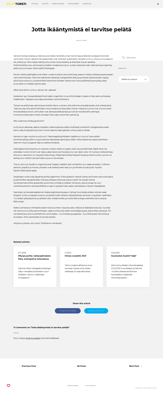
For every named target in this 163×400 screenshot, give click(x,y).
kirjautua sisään (33, 338)
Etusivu (35, 4)
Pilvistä (45, 4)
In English (87, 4)
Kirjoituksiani (58, 4)
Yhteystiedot (73, 4)
